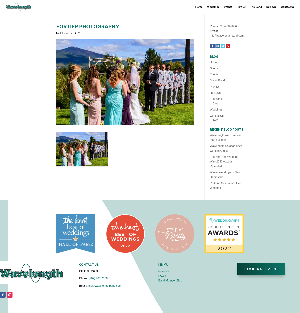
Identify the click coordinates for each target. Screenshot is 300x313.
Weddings (213, 7)
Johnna (64, 33)
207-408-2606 (228, 26)
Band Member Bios (170, 280)
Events (228, 7)
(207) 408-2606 (98, 278)
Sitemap (215, 68)
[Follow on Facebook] (3, 295)
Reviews (271, 7)
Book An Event (261, 269)
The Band (256, 7)
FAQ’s (162, 275)
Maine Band (217, 80)
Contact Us (287, 7)
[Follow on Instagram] (9, 295)
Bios (215, 103)
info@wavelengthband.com (227, 35)
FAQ (215, 120)
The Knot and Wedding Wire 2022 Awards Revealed (224, 161)
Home (199, 7)
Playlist (241, 7)
